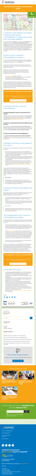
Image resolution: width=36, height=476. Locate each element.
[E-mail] (15, 297)
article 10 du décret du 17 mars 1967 (16, 119)
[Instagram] (3, 445)
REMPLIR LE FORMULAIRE (18, 360)
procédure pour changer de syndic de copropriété (22, 290)
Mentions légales (5, 438)
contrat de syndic (9, 75)
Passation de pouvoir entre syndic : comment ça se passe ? (14, 335)
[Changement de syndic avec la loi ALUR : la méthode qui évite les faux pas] (9, 390)
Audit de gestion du (5, 472)
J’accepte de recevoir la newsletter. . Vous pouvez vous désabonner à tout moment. (15, 415)
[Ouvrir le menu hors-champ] (33, 2)
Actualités (5, 326)
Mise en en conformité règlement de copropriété (11, 471)
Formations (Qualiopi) (6, 470)
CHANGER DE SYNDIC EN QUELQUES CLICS (18, 100)
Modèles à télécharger (7, 328)
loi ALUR (15, 62)
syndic (10, 472)
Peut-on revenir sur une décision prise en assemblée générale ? (15, 337)
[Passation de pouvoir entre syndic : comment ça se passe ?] (9, 375)
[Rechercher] (31, 318)
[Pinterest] (10, 297)
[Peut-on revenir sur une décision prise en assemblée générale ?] (26, 375)
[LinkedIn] (12, 297)
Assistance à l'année (6, 469)
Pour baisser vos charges (8, 459)
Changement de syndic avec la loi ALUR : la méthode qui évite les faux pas (17, 339)
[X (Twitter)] (7, 297)
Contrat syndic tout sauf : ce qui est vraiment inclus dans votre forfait (16, 341)
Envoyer (26, 411)
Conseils (22, 10)
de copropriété (5, 460)
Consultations (4, 468)
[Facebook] (4, 297)
